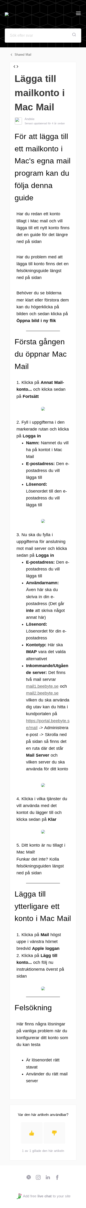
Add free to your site (46, 1196)
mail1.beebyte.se (42, 686)
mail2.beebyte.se (42, 693)
